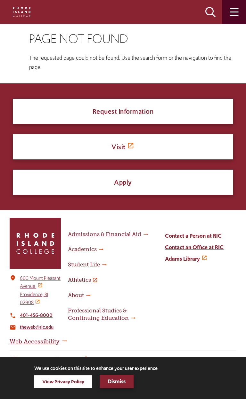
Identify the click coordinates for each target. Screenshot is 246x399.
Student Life (84, 264)
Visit (118, 146)
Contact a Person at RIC (193, 236)
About (76, 295)
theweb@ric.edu (36, 327)
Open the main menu (234, 12)
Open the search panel (210, 12)
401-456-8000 (36, 315)
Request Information (123, 111)
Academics (82, 249)
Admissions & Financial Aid (104, 234)
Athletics (79, 280)
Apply (123, 182)
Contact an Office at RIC (194, 247)
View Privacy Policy (63, 381)
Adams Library (182, 259)
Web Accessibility (35, 341)
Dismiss (117, 381)
